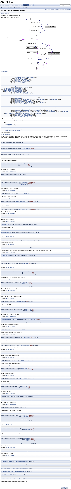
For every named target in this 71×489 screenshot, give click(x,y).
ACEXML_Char (25, 79)
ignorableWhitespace (19, 101)
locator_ (17, 125)
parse (16, 81)
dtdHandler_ (17, 128)
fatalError (17, 115)
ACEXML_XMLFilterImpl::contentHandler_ (20, 461)
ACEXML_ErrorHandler (9, 91)
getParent (17, 86)
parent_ (16, 124)
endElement (17, 99)
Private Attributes (68, 9)
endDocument (18, 98)
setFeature (17, 83)
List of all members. (4, 71)
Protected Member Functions (59, 9)
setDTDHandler (18, 92)
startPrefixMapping (19, 109)
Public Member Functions (49, 9)
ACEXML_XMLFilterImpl (5, 13)
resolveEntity (18, 113)
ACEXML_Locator (27, 103)
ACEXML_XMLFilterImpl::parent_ (17, 478)
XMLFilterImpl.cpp (7, 484)
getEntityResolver (18, 90)
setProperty (17, 85)
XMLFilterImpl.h (6, 483)
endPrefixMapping (18, 100)
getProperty (17, 80)
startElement (17, 107)
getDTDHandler (18, 88)
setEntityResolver (18, 94)
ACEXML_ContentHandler (9, 89)
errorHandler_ (18, 130)
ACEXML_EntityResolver (9, 90)
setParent (17, 87)
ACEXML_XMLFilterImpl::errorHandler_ (19, 471)
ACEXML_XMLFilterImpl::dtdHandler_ (18, 464)
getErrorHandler (18, 91)
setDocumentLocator (19, 103)
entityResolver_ (18, 126)
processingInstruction (19, 102)
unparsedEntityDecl (19, 111)
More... (12, 13)
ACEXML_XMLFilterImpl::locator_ (15, 474)
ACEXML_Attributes (65, 107)
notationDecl (17, 110)
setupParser (17, 120)
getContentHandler (19, 89)
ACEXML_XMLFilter (9, 259)
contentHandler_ (18, 129)
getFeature (17, 79)
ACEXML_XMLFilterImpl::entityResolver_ (20, 468)
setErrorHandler (18, 96)
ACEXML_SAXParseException (24, 114)
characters (17, 97)
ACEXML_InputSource (22, 81)
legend (35, 35)
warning (16, 116)
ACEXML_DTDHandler (9, 88)
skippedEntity (18, 104)
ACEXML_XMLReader (29, 77)
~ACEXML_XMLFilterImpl (20, 78)
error (16, 114)
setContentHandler (19, 93)
